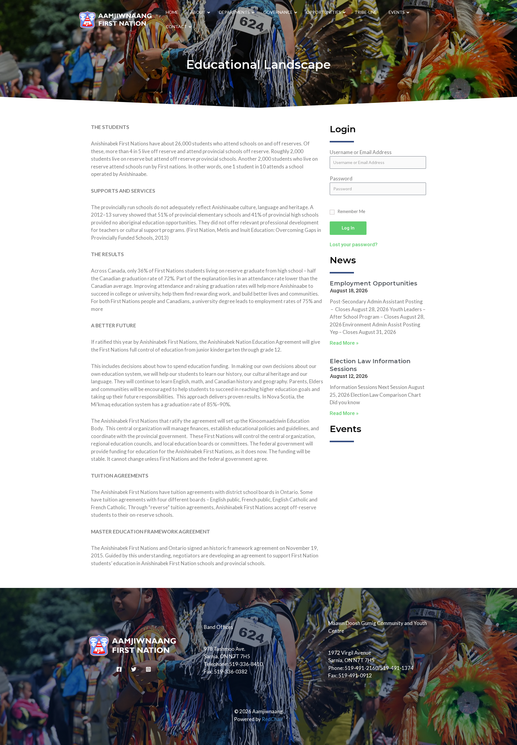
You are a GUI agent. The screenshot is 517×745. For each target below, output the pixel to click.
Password (341, 178)
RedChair (272, 719)
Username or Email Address (361, 152)
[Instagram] (148, 669)
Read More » (344, 343)
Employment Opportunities (373, 283)
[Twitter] (133, 669)
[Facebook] (119, 669)
